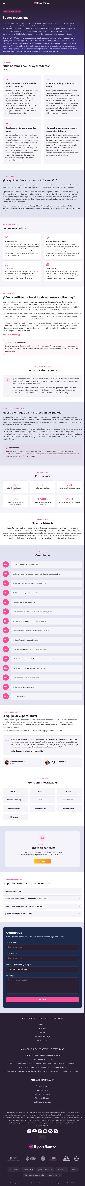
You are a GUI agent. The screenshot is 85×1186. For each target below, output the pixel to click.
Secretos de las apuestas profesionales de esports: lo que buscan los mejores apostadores (42, 1075)
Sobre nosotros (42, 1090)
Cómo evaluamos (42, 1098)
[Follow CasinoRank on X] (39, 1135)
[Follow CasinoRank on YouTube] (44, 1135)
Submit (42, 1004)
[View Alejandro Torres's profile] (24, 761)
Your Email (11, 958)
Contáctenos (42, 1094)
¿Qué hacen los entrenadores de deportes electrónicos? (42, 1071)
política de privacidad (42, 1106)
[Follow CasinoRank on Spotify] (50, 1135)
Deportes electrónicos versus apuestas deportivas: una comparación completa (42, 1067)
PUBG (42, 1036)
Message (10, 980)
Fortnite (42, 1033)
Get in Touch (41, 861)
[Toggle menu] (4, 3)
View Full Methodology (11, 335)
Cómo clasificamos (42, 1102)
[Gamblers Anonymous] (65, 1163)
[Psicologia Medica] (53, 1163)
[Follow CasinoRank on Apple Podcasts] (55, 1135)
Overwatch (42, 1029)
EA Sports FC (42, 1044)
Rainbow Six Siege (42, 1040)
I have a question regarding (18, 969)
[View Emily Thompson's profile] (65, 761)
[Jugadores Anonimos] (42, 1163)
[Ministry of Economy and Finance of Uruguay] (30, 1163)
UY (41, 1141)
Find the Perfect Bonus (42, 1063)
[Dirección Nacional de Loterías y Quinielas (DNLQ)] (13, 1163)
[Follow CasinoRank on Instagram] (34, 1135)
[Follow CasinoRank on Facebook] (29, 1135)
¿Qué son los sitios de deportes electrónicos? (42, 1059)
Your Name (11, 947)
